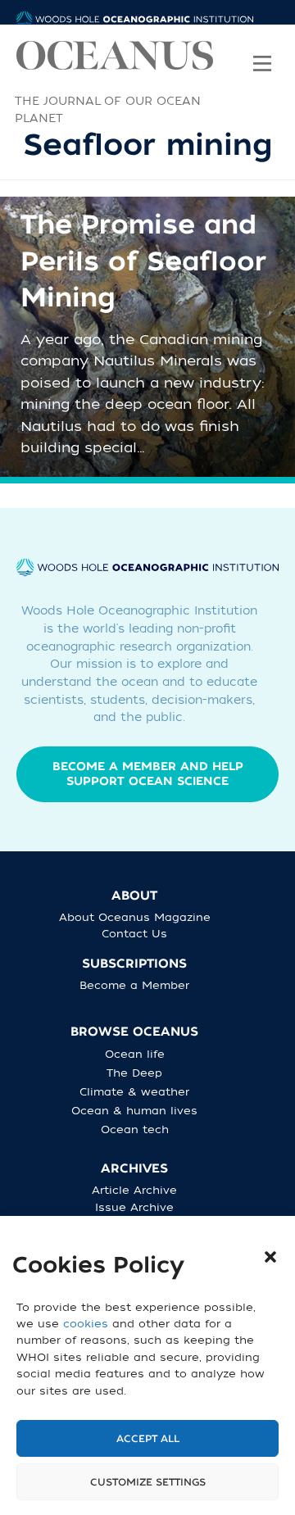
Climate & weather (134, 1092)
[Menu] (262, 52)
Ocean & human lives (134, 1111)
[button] (270, 1257)
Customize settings (148, 1482)
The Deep (134, 1073)
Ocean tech (135, 1129)
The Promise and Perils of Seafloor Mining (143, 262)
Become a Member (134, 985)
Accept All (147, 1438)
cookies (85, 1324)
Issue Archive (134, 1207)
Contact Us (134, 934)
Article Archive (134, 1190)
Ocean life (135, 1054)
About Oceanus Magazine (135, 917)
